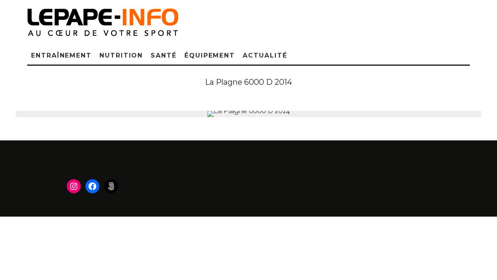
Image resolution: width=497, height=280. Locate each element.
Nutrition (121, 55)
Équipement (209, 55)
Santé (164, 55)
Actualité (265, 55)
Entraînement (61, 55)
